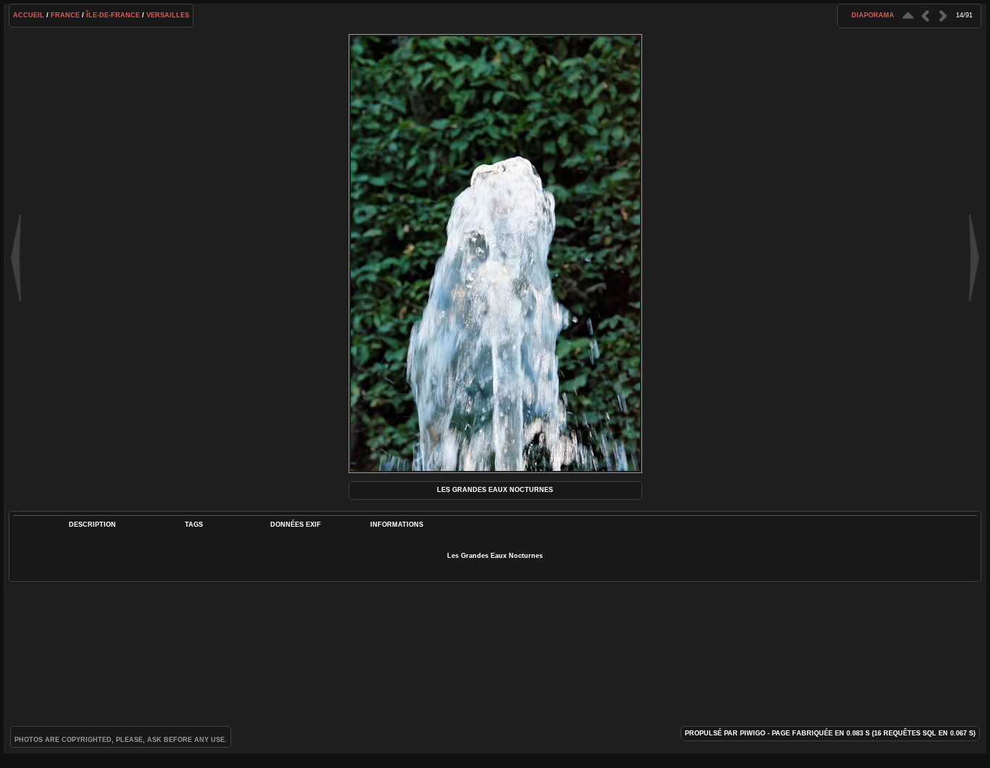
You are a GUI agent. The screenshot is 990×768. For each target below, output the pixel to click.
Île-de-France (113, 15)
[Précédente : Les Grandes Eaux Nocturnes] (925, 15)
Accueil (28, 15)
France (65, 15)
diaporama (873, 15)
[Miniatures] (908, 15)
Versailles (167, 15)
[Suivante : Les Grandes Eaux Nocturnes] (943, 15)
